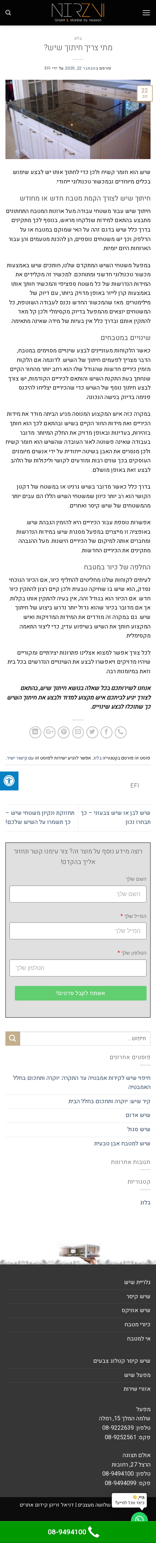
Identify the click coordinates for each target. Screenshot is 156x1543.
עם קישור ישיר (20, 758)
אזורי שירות (137, 1389)
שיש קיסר (139, 1296)
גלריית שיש (137, 1282)
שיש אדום (138, 1115)
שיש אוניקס (136, 1310)
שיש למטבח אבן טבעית (122, 1143)
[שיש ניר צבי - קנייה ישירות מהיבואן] (78, 12)
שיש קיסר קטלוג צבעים (122, 1361)
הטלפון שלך (134, 953)
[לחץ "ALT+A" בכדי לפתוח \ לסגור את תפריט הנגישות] (9, 781)
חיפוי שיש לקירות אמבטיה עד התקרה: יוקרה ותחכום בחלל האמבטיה (82, 1083)
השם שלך (136, 879)
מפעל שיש (137, 1375)
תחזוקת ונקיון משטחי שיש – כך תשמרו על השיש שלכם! (39, 818)
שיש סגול (138, 1129)
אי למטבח (139, 1338)
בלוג (78, 38)
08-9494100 (67, 1532)
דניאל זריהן (61, 1505)
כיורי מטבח (137, 1324)
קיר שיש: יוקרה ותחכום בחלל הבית (110, 1101)
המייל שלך (135, 916)
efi (48, 68)
